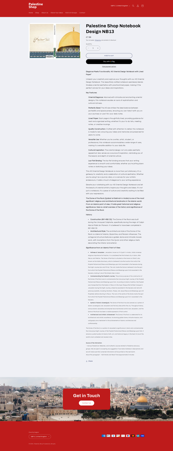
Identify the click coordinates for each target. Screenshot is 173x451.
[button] (133, 6)
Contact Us (86, 403)
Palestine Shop (38, 443)
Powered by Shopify (49, 443)
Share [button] (90, 361)
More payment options (109, 66)
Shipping (98, 40)
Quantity (89, 44)
